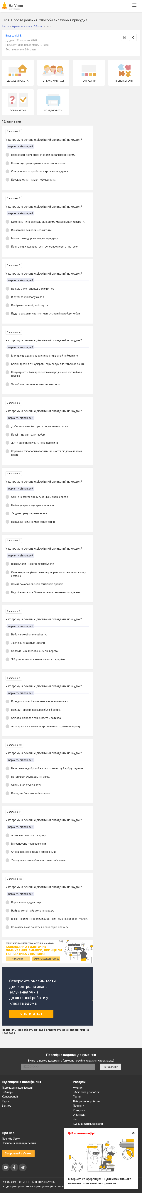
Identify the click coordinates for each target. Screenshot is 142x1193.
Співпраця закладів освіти (19, 1143)
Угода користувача (13, 1186)
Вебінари (7, 1092)
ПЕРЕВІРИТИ (110, 1066)
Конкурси (79, 1110)
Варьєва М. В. (14, 35)
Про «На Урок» (11, 1138)
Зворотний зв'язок (18, 1153)
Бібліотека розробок (86, 1092)
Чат (75, 1119)
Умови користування (38, 1186)
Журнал (77, 1087)
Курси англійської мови (88, 1124)
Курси (5, 1101)
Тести (77, 1096)
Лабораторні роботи (86, 1101)
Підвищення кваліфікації (17, 1087)
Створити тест (31, 1013)
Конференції (10, 1096)
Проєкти (78, 1105)
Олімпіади (79, 1114)
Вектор (6, 1105)
